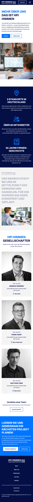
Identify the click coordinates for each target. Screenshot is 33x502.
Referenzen (16, 36)
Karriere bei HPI (16, 409)
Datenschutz (16, 487)
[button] (29, 2)
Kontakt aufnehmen (10, 449)
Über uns (16, 469)
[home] (9, 2)
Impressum (16, 490)
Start (16, 466)
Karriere (22, 2)
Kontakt (6, 36)
